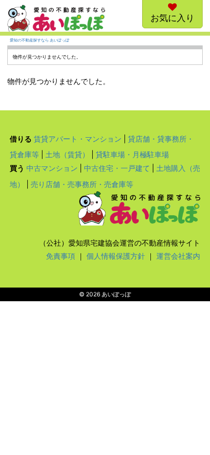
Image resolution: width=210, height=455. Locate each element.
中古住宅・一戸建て (117, 168)
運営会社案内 (178, 256)
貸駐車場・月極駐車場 (132, 154)
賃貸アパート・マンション (78, 139)
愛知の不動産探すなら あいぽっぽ (39, 40)
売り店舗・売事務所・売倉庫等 (82, 184)
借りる (21, 139)
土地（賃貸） (67, 154)
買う (17, 168)
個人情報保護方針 (115, 256)
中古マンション (52, 168)
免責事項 (60, 256)
